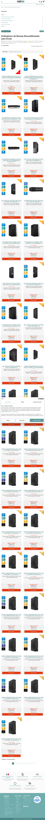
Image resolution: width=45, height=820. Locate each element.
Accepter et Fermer (36, 420)
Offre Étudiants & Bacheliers (18, 805)
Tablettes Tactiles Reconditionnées (7, 20)
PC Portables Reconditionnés (6, 18)
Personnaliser (22, 420)
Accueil (2, 14)
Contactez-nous (18, 810)
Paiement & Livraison (17, 799)
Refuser (8, 420)
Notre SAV (17, 797)
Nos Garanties (7, 801)
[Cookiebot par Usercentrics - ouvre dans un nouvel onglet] (39, 399)
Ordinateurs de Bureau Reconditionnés (7, 16)
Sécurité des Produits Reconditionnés (18, 807)
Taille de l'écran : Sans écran (15, 51)
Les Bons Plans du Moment (5, 24)
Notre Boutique (7, 798)
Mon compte (18, 811)
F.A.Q (17, 813)
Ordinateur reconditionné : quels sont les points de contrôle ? (9, 813)
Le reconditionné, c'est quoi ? (9, 805)
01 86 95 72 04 (41, 4)
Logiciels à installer (17, 802)
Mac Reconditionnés (4, 22)
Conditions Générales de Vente (9, 809)
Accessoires (3, 26)
